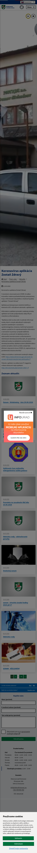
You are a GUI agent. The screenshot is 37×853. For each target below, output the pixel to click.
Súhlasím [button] (18, 838)
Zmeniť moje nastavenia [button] (18, 848)
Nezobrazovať (24, 412)
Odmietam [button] (18, 844)
